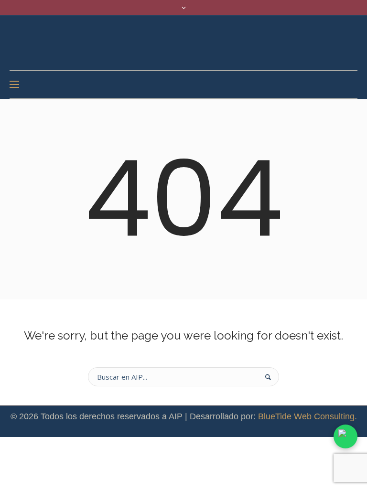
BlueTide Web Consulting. (307, 416)
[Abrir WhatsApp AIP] (345, 436)
